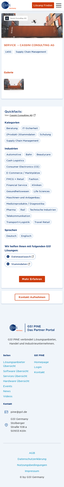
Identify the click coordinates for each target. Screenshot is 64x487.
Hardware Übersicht (16, 381)
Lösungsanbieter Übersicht (14, 363)
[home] (8, 5)
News (6, 391)
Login (38, 367)
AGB (32, 452)
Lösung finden (43, 5)
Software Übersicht (15, 371)
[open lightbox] (32, 25)
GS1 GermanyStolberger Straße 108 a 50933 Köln (19, 424)
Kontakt (39, 372)
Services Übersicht (15, 376)
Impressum (32, 470)
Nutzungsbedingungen (32, 464)
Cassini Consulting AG (37, 44)
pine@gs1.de (19, 411)
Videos (7, 396)
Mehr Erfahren (32, 279)
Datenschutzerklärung (32, 458)
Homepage (41, 362)
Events (7, 386)
